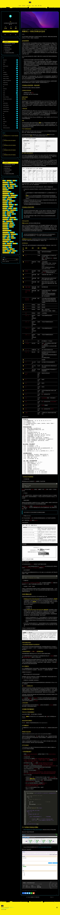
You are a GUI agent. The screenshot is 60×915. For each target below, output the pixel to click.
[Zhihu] (10, 35)
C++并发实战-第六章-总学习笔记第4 (9, 154)
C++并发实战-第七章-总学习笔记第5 (9, 150)
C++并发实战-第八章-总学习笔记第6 (9, 145)
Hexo (10, 907)
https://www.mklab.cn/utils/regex (44, 847)
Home (20, 5)
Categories (29, 5)
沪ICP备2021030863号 (4, 908)
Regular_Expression (28, 890)
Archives (23, 5)
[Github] (5, 35)
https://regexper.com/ (28, 829)
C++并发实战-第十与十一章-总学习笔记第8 (10, 135)
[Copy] (57, 483)
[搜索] (41, 5)
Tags (33, 5)
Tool (32, 29)
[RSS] (15, 35)
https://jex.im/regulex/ (38, 829)
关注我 (10, 31)
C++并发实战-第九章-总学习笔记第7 (9, 140)
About (36, 5)
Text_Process (34, 890)
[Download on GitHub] (39, 5)
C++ (3, 141)
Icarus (12, 907)
